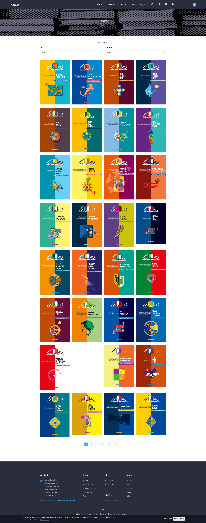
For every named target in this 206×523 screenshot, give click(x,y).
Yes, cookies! (179, 519)
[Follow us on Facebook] (159, 4)
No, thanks (168, 519)
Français (129, 492)
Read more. (44, 520)
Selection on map (89, 488)
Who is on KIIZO (110, 484)
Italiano (129, 496)
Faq (84, 496)
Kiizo (78, 514)
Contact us (122, 514)
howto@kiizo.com (51, 489)
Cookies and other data (105, 514)
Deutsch (129, 480)
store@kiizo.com (51, 495)
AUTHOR (108, 48)
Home (99, 4)
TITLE (42, 48)
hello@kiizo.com (51, 483)
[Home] (16, 4)
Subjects (110, 4)
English (143, 4)
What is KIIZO (109, 480)
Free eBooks (87, 492)
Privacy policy (88, 514)
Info (132, 4)
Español (129, 488)
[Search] (152, 4)
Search (123, 4)
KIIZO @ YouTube (111, 500)
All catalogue (88, 484)
